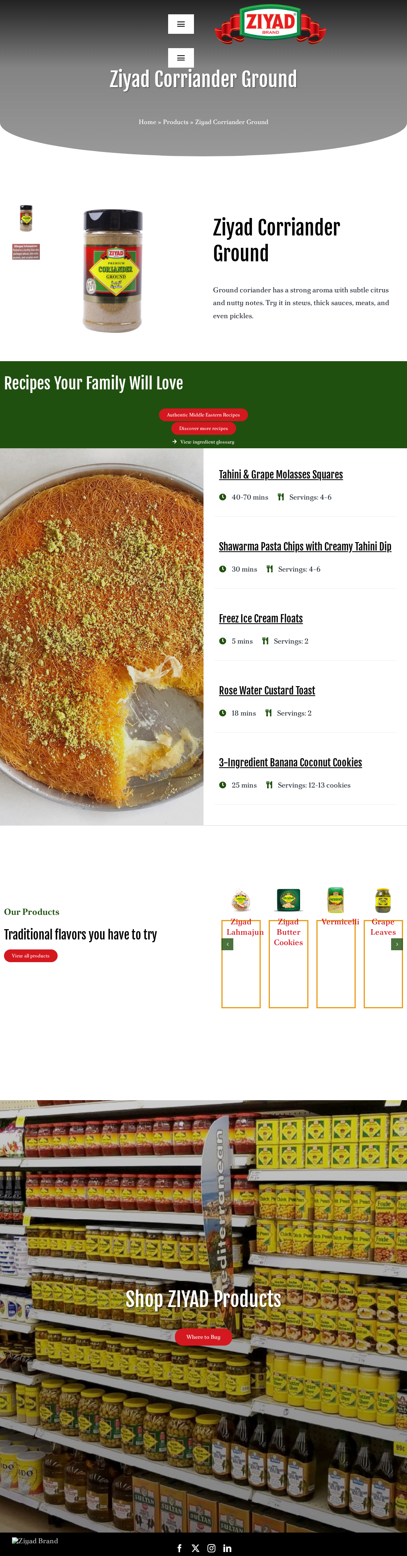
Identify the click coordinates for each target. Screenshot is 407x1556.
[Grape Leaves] (383, 890)
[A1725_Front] (113, 271)
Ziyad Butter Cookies (288, 931)
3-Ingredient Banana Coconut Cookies (290, 763)
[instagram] (211, 1548)
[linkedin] (227, 1548)
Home (147, 122)
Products (175, 122)
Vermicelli (340, 921)
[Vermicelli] (336, 890)
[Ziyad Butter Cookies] (288, 890)
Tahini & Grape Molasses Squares (281, 475)
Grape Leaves (383, 926)
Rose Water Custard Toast (267, 691)
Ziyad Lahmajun (245, 926)
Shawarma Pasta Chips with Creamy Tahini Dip (305, 547)
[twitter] (196, 1548)
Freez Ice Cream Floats (261, 619)
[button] (227, 944)
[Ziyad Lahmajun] (241, 890)
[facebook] (180, 1548)
